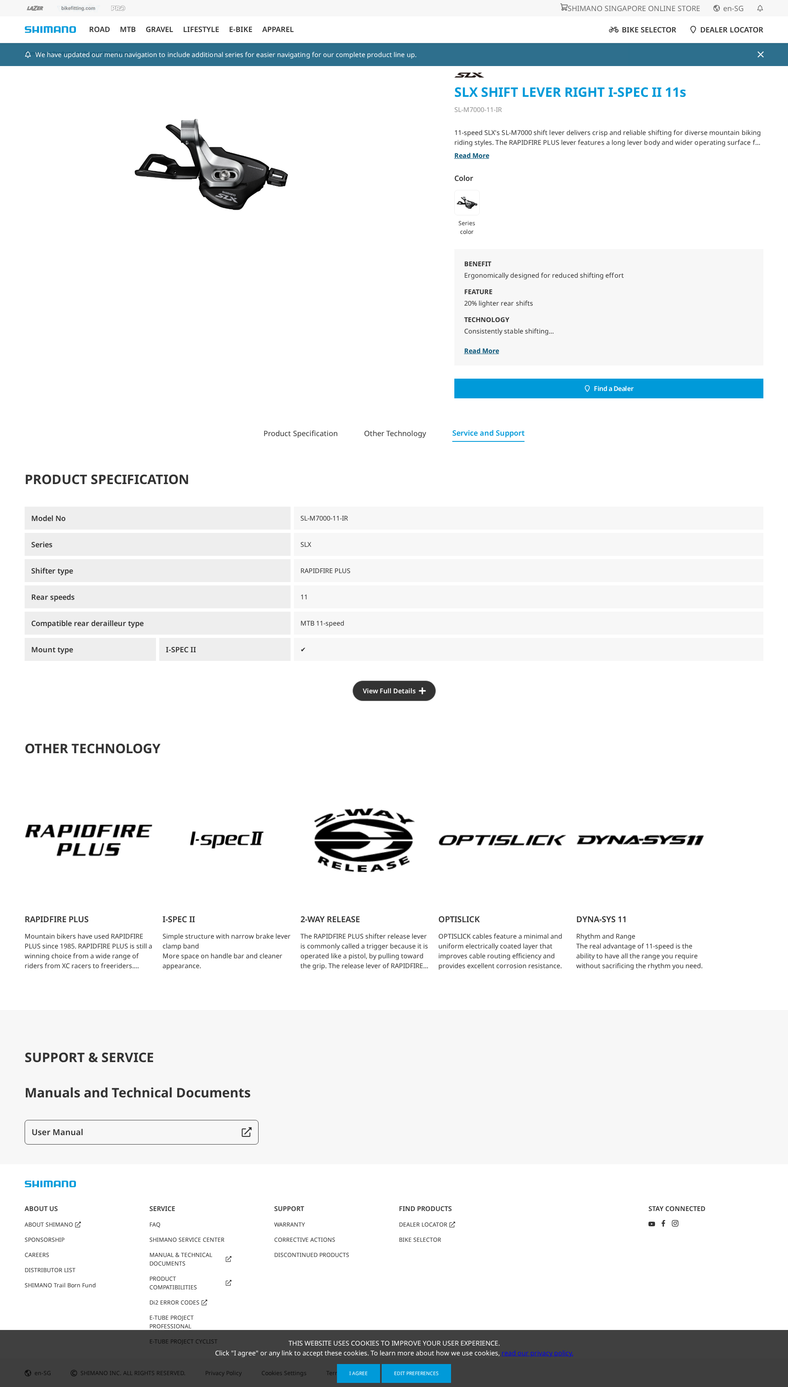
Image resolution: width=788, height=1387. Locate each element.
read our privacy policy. (537, 1352)
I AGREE (358, 1373)
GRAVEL (159, 29)
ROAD (99, 29)
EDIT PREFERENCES (416, 1373)
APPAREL (278, 29)
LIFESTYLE (201, 29)
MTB (128, 29)
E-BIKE (240, 29)
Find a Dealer (613, 388)
